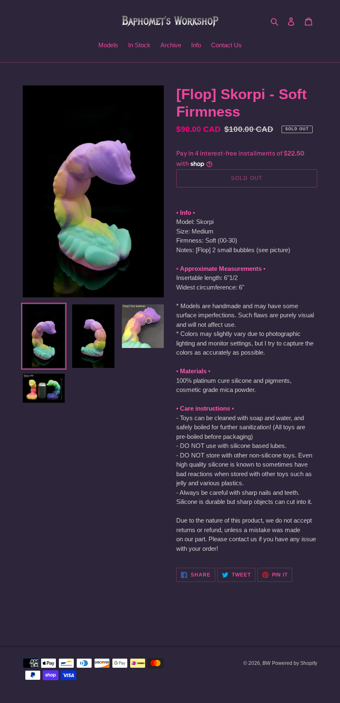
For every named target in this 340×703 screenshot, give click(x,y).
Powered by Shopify (294, 663)
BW (266, 663)
